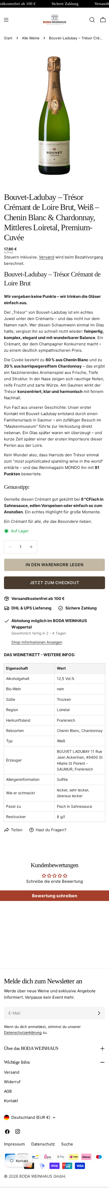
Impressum (14, 1144)
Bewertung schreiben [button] (54, 895)
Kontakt (11, 1100)
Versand (46, 257)
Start (8, 38)
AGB (8, 1091)
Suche (67, 1144)
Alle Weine (30, 38)
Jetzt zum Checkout (54, 582)
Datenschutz (43, 1144)
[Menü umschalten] (6, 20)
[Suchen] (92, 20)
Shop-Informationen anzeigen (36, 642)
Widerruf (12, 1081)
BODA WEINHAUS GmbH (42, 1176)
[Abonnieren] (99, 1013)
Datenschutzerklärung (23, 1032)
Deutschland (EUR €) (30, 1117)
